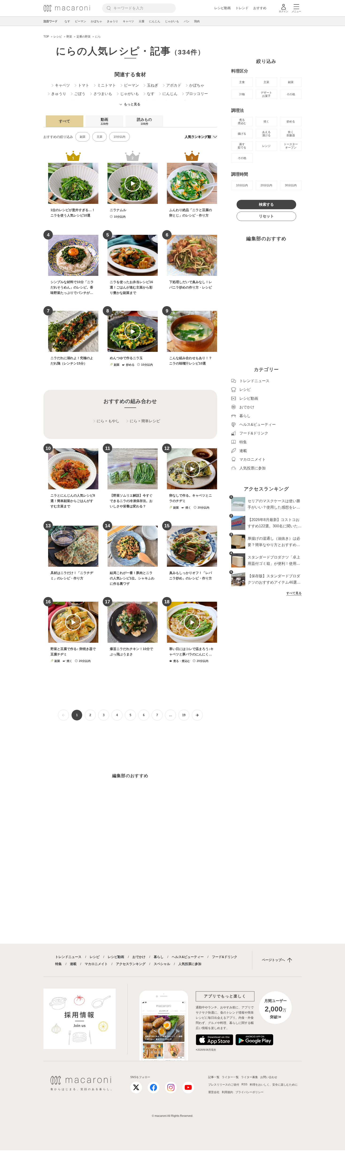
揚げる (242, 133)
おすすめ (259, 8)
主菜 (99, 136)
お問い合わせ (268, 1077)
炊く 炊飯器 (291, 133)
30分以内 (291, 185)
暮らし (159, 957)
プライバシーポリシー (249, 1092)
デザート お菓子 (266, 94)
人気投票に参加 (189, 964)
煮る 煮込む (242, 121)
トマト (83, 85)
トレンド (242, 8)
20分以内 (266, 185)
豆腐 (141, 21)
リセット (266, 216)
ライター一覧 (230, 1077)
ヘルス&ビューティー (188, 957)
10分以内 (119, 136)
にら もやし (108, 421)
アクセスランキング (131, 964)
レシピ (95, 957)
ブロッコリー (196, 94)
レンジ (266, 146)
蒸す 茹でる (242, 146)
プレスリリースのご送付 (223, 1084)
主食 (242, 82)
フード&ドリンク (224, 957)
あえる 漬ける (266, 133)
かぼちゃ (96, 21)
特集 (58, 964)
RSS (244, 1084)
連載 (73, 964)
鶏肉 (197, 21)
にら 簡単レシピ (145, 421)
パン (186, 21)
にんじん (154, 21)
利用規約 (227, 1092)
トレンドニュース (68, 957)
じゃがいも (172, 21)
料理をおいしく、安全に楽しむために (274, 1084)
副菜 (82, 136)
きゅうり (112, 21)
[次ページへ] (197, 715)
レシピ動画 (222, 8)
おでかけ (139, 957)
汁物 (242, 94)
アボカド (173, 85)
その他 (291, 94)
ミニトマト (106, 85)
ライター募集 (249, 1077)
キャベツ (128, 21)
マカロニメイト (96, 964)
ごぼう (79, 94)
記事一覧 (213, 1077)
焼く (266, 121)
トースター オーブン (291, 146)
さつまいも (102, 94)
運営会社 (213, 1092)
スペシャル (162, 964)
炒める (291, 121)
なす (67, 21)
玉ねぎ (152, 85)
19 (183, 715)
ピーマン (80, 21)
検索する (266, 204)
